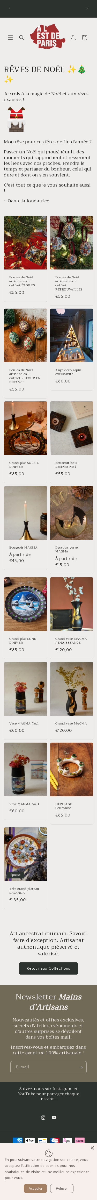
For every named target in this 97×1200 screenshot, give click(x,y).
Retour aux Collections (48, 968)
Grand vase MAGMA (71, 723)
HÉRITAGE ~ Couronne (65, 806)
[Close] (92, 1148)
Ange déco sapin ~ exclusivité (69, 372)
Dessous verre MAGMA (66, 550)
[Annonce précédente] (9, 8)
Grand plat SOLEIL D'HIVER (24, 465)
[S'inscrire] (80, 1067)
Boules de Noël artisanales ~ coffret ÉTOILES (22, 281)
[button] (10, 37)
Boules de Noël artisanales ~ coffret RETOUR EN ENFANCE (24, 376)
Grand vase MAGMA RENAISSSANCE (71, 641)
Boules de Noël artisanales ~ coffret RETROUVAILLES (69, 283)
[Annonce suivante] (87, 8)
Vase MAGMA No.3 (24, 804)
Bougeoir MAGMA (23, 548)
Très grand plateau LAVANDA (24, 891)
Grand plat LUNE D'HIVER (22, 641)
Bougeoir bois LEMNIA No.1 (66, 465)
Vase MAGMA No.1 (24, 723)
